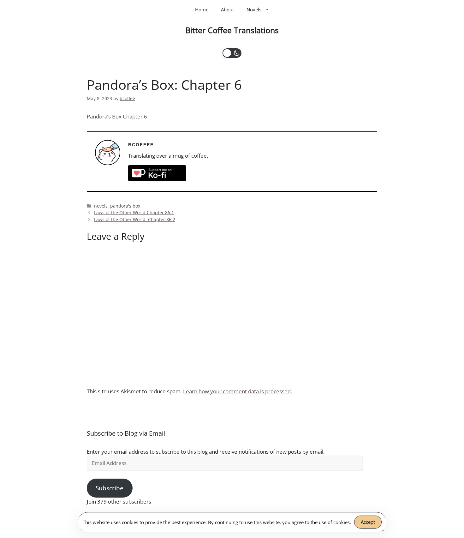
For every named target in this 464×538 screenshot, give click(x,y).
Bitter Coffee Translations (232, 30)
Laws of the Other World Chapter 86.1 (134, 212)
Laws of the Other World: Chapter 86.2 (134, 219)
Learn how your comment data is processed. (237, 391)
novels (101, 206)
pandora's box (125, 206)
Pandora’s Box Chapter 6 (117, 116)
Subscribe (109, 488)
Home (201, 9)
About (227, 9)
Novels (254, 9)
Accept (368, 522)
